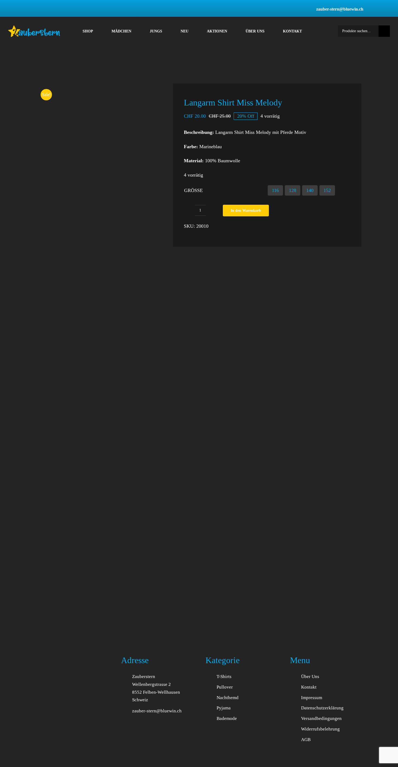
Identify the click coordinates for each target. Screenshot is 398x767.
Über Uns (310, 676)
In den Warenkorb (246, 211)
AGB (306, 739)
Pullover (225, 687)
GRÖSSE (193, 190)
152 (327, 190)
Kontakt (309, 687)
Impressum (311, 697)
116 (275, 190)
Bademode (227, 718)
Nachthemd (228, 697)
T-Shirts (224, 676)
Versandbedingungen (321, 718)
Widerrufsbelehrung (320, 729)
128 (292, 190)
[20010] (98, 145)
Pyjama (224, 707)
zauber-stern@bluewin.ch (157, 710)
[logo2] (34, 28)
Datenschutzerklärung (322, 707)
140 (310, 190)
